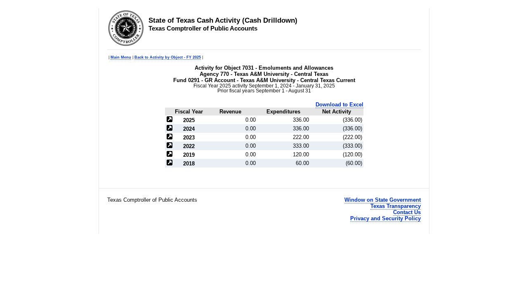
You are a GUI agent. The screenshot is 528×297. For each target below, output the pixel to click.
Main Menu (121, 57)
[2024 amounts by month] (169, 129)
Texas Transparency (395, 206)
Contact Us (407, 212)
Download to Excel (339, 104)
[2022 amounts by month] (169, 146)
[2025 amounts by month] (169, 120)
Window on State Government (382, 200)
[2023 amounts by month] (169, 137)
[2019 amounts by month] (169, 155)
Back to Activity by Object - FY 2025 (167, 57)
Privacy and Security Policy (385, 218)
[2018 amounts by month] (169, 163)
